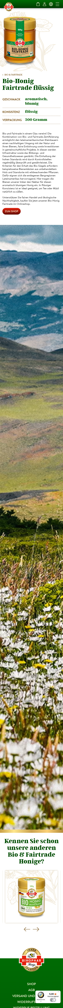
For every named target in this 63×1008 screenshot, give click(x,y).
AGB (31, 990)
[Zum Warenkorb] (38, 4)
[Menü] (59, 992)
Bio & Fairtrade (13, 74)
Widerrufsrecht (31, 1001)
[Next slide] (36, 929)
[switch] (53, 1000)
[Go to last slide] (27, 929)
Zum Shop (11, 211)
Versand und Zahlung (31, 995)
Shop (31, 984)
